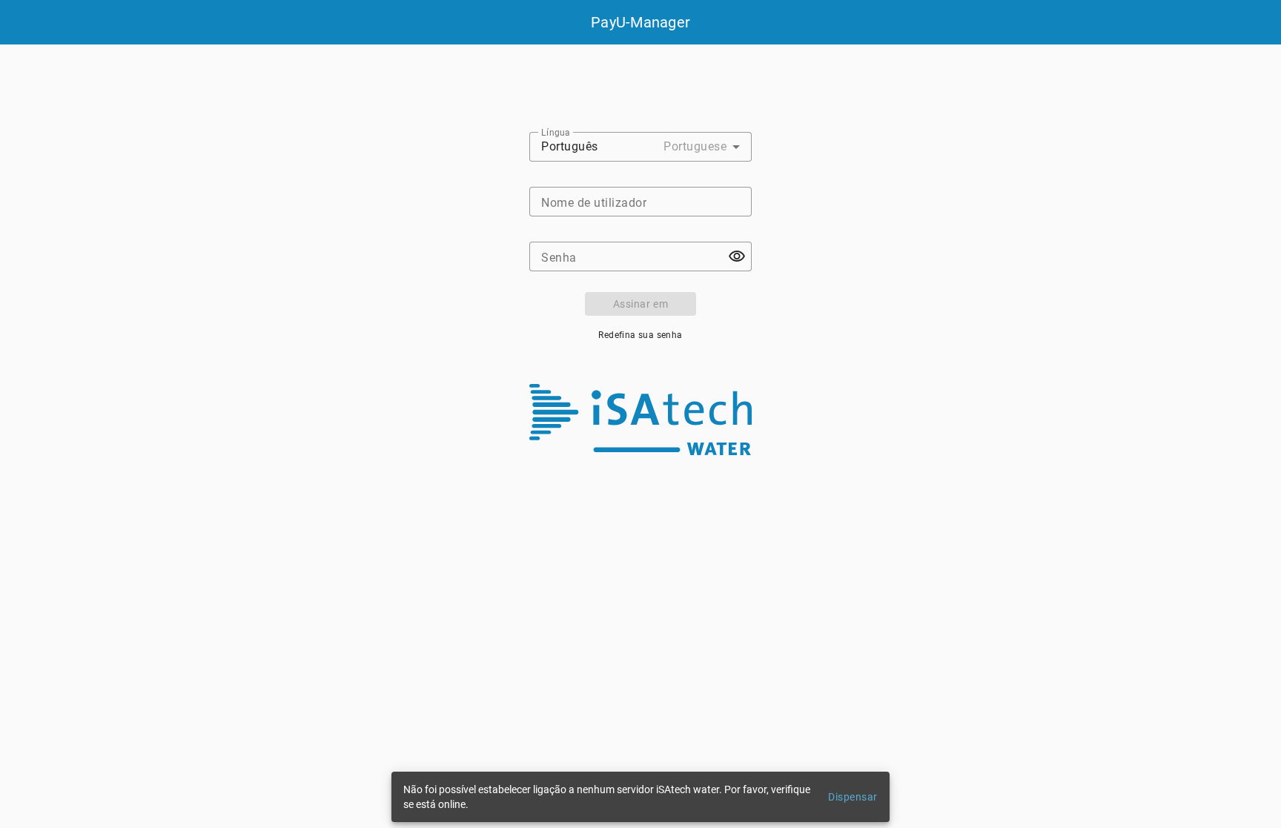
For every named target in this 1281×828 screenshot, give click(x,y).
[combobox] (640, 147)
